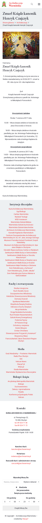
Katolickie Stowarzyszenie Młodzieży (21, 296)
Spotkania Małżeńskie (21, 301)
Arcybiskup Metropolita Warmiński (21, 381)
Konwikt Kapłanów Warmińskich (21, 233)
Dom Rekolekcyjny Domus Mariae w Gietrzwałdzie (21, 274)
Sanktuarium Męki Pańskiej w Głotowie (21, 265)
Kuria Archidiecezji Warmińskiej (21, 209)
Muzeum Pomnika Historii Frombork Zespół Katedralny (21, 241)
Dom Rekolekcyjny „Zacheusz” (21, 268)
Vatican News (21, 361)
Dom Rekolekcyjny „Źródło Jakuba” (21, 271)
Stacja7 (25, 519)
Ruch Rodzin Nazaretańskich (21, 315)
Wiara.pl (21, 367)
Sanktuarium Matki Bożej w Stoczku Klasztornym (21, 256)
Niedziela (23, 487)
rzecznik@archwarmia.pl (21, 463)
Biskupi (21, 384)
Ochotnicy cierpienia (21, 325)
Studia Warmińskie (21, 369)
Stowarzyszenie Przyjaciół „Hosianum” (21, 333)
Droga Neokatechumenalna (21, 312)
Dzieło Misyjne (21, 328)
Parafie (21, 392)
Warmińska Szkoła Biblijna (21, 222)
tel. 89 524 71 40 (21, 423)
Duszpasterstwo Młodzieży (21, 294)
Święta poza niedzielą (23, 493)
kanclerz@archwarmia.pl (21, 449)
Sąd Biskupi (21, 211)
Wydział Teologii (21, 217)
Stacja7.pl (21, 364)
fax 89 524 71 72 (21, 425)
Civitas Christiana (21, 331)
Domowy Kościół (21, 299)
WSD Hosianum (21, 219)
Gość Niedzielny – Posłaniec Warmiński (21, 353)
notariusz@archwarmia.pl (21, 456)
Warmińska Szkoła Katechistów (21, 227)
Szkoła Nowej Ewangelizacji (21, 317)
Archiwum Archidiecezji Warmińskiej (21, 230)
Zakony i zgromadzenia (21, 389)
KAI (21, 359)
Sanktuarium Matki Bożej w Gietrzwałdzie (21, 253)
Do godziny (30, 498)
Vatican (21, 397)
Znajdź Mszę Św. (21, 508)
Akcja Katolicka (21, 309)
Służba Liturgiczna (21, 288)
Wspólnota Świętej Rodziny (21, 304)
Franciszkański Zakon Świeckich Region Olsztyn (21, 340)
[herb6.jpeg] (4, 4)
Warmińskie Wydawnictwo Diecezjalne (21, 372)
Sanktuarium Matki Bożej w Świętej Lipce (21, 260)
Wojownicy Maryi (21, 336)
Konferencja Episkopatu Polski (21, 395)
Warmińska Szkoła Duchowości (21, 225)
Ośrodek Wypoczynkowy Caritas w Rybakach (21, 250)
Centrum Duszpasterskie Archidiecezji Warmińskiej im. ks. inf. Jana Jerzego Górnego (21, 236)
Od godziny (11, 498)
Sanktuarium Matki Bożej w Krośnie (21, 263)
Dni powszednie (22, 490)
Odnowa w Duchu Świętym (21, 307)
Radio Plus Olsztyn (21, 356)
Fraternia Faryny (21, 320)
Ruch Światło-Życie (21, 291)
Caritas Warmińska (21, 214)
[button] (32, 4)
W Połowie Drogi (21, 323)
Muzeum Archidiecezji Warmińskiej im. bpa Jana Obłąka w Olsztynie (21, 246)
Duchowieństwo (21, 387)
